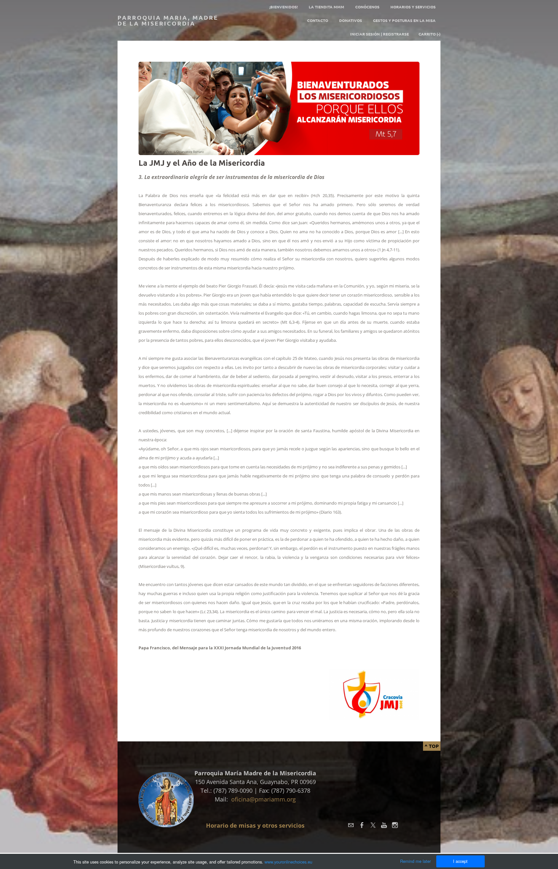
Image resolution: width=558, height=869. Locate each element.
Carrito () (429, 34)
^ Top (432, 746)
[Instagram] (395, 825)
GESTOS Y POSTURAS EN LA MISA (404, 20)
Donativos (350, 20)
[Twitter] (373, 825)
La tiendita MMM (326, 6)
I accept (460, 861)
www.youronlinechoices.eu (288, 862)
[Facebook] (362, 825)
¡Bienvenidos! (283, 6)
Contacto (317, 20)
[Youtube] (384, 825)
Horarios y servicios (413, 6)
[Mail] (351, 825)
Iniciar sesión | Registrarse (379, 34)
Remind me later (415, 861)
